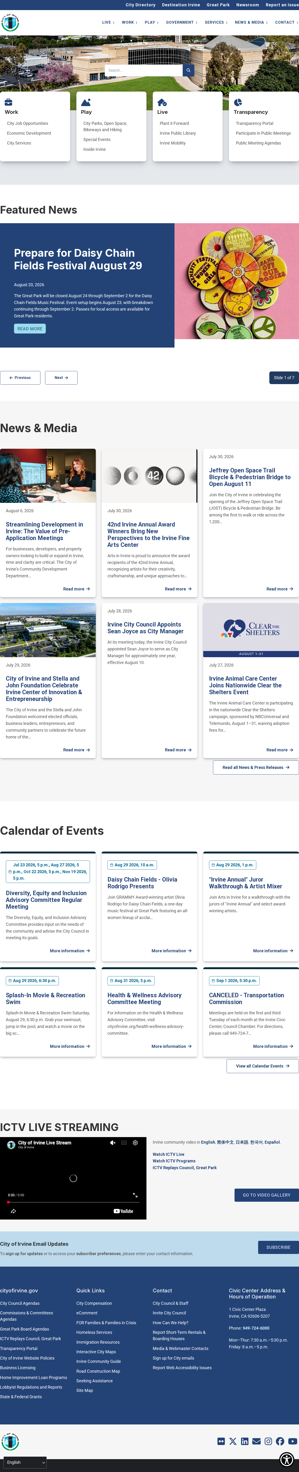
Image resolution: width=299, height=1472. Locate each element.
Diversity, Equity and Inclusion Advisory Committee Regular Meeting (46, 900)
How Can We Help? (171, 1322)
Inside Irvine (94, 149)
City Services (19, 143)
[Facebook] (280, 1442)
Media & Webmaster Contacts (180, 1348)
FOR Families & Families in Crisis (106, 1322)
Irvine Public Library (178, 133)
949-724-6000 (256, 1328)
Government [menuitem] (182, 23)
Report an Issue (282, 4)
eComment (86, 1312)
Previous (23, 377)
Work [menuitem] (130, 23)
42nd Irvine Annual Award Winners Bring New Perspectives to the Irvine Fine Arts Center (148, 534)
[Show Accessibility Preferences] (286, 1459)
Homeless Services (94, 1332)
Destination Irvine (181, 4)
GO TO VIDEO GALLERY (267, 1195)
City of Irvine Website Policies (27, 1358)
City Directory (141, 4)
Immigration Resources (98, 1342)
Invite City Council (169, 1312)
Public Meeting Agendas (258, 143)
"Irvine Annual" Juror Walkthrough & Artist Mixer (245, 883)
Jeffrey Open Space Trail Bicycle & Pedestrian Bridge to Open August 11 (250, 477)
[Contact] (256, 1442)
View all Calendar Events (259, 1066)
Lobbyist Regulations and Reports (31, 1387)
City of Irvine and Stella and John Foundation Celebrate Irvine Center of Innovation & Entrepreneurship (44, 688)
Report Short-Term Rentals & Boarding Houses (179, 1335)
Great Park (218, 4)
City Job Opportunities (27, 123)
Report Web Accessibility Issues (182, 1367)
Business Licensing (18, 1367)
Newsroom (247, 4)
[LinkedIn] (245, 1442)
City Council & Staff (170, 1303)
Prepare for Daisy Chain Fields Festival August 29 (78, 259)
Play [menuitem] (152, 23)
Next (59, 377)
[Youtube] (293, 1442)
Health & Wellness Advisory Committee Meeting (144, 998)
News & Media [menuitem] (251, 23)
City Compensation (94, 1303)
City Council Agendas (19, 1303)
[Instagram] (268, 1442)
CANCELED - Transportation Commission (246, 998)
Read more (30, 328)
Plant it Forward (174, 123)
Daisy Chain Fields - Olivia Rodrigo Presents (142, 883)
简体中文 (225, 1142)
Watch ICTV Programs (174, 1160)
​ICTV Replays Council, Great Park (185, 1167)
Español (272, 1142)
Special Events (96, 139)
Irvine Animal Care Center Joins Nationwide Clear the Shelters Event (245, 685)
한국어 (256, 1142)
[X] (233, 1442)
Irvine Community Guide (98, 1361)
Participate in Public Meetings (263, 133)
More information (67, 950)
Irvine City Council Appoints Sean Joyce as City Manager (145, 628)
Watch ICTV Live (168, 1154)
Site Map (84, 1390)
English (208, 1142)
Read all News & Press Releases (253, 767)
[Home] (10, 22)
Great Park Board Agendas (24, 1329)
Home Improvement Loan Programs (33, 1377)
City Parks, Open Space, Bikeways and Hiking (105, 126)
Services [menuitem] (216, 23)
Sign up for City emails (173, 1358)
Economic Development (29, 133)
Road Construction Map (98, 1371)
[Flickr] (221, 1442)
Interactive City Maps (96, 1351)
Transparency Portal (254, 123)
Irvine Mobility (173, 143)
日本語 (242, 1142)
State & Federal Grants (21, 1396)
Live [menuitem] (108, 23)
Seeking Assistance (94, 1380)
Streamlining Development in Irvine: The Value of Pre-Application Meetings (44, 531)
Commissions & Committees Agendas (26, 1316)
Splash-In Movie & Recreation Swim (45, 998)
